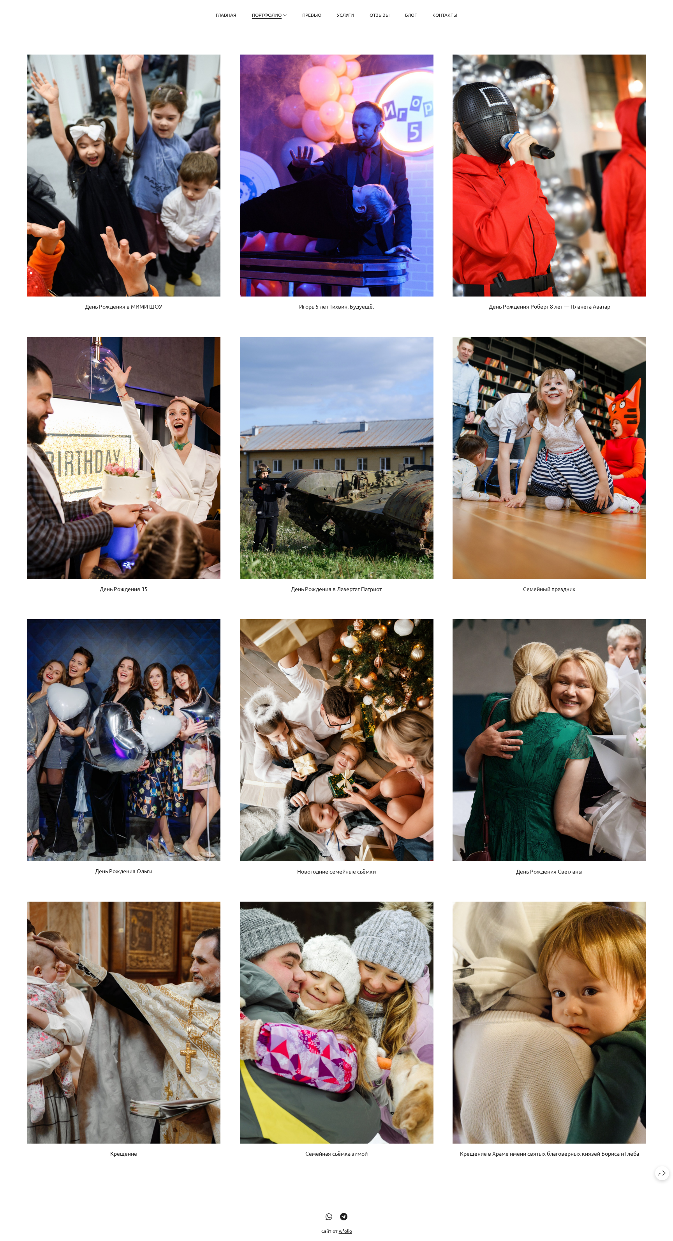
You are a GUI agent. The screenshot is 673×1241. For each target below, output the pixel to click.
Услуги (345, 15)
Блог (411, 15)
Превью (311, 15)
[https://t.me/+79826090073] (343, 1216)
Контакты (444, 15)
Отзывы (379, 15)
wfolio (345, 1231)
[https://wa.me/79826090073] (329, 1216)
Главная (226, 15)
